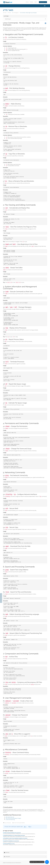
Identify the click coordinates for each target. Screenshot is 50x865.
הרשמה (35, 2)
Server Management (15, 12)
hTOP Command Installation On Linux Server (12, 832)
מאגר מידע (9, 12)
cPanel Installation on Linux (9, 843)
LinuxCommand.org (10, 819)
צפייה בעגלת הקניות (43, 2)
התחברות (31, 2)
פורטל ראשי (4, 12)
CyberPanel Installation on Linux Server (11, 840)
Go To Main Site (1, 598)
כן (25, 826)
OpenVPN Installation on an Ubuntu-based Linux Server (14, 835)
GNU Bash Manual (9, 817)
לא (30, 826)
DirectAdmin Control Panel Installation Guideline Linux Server (15, 838)
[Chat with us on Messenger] (47, 862)
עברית (27, 2)
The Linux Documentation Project (13, 818)
